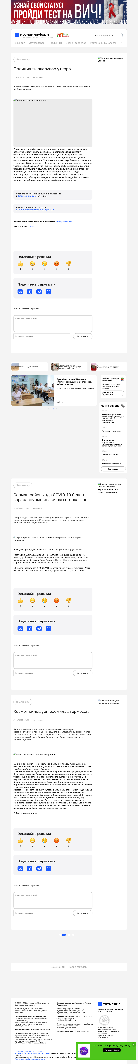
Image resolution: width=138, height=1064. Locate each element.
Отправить (82, 336)
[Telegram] (39, 291)
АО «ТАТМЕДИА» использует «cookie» (32, 1053)
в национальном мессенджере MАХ (35, 209)
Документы (58, 966)
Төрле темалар (78, 966)
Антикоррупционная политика (29, 1051)
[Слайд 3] (53, 408)
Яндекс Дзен (112, 1050)
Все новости (113, 469)
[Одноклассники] (29, 291)
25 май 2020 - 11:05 (21, 508)
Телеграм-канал (63, 221)
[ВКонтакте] (20, 291)
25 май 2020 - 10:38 (21, 720)
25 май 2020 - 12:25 (21, 77)
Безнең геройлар (76, 42)
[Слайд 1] (48, 408)
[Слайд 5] (59, 408)
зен (32, 226)
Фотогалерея (36, 42)
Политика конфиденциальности (30, 1059)
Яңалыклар (23, 59)
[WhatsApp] (48, 291)
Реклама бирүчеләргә (103, 42)
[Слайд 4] (56, 408)
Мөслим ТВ (55, 42)
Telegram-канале (27, 195)
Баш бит (20, 42)
